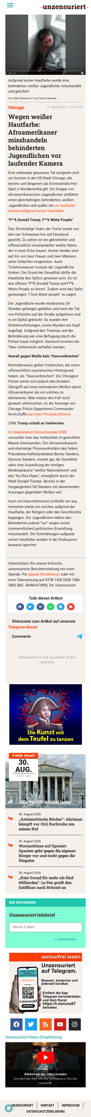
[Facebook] (16, 1024)
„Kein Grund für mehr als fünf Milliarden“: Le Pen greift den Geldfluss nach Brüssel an (46, 882)
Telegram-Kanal (22, 627)
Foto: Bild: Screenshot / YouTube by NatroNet (32, 98)
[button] (10, 5)
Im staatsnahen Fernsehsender (37, 432)
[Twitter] (31, 1024)
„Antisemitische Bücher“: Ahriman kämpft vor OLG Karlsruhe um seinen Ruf (50, 823)
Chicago (16, 107)
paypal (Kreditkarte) (44, 574)
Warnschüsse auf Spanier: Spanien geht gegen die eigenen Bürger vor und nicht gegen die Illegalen (47, 853)
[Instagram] (75, 1024)
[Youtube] (60, 1024)
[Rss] (46, 1024)
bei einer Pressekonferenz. (49, 414)
